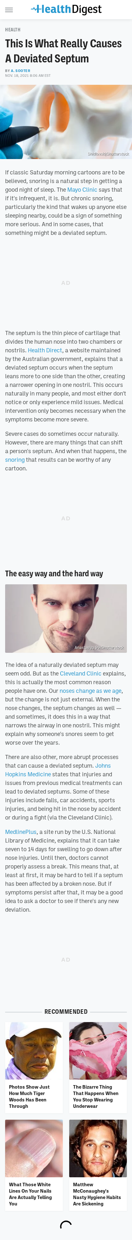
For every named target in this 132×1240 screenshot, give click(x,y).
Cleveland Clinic (81, 673)
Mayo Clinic (82, 189)
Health (13, 29)
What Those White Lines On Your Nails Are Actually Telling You (30, 1194)
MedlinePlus (21, 831)
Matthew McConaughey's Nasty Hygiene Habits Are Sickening (97, 1194)
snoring (15, 459)
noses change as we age (90, 690)
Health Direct (45, 350)
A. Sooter (20, 70)
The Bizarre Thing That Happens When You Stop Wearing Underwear (96, 1096)
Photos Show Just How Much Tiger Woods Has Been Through (29, 1096)
